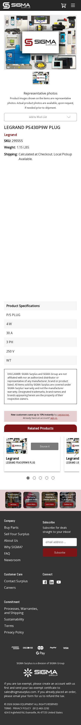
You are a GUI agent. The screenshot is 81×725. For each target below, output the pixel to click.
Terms (9, 626)
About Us (11, 540)
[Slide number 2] (34, 478)
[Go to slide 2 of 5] (76, 453)
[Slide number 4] (46, 478)
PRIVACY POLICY (22, 708)
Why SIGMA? (13, 547)
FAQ (7, 553)
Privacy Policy (14, 632)
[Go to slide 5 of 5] (5, 453)
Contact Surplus (16, 581)
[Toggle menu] (72, 5)
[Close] (76, 21)
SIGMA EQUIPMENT (23, 704)
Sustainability (14, 619)
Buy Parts (11, 527)
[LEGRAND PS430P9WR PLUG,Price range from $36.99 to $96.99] (17, 446)
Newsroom (12, 560)
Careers (10, 587)
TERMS (7, 708)
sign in (54, 417)
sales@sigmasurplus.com (20, 692)
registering (63, 414)
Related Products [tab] (40, 428)
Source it (45, 446)
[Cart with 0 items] (63, 5)
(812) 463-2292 (41, 708)
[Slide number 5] (53, 478)
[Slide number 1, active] (28, 478)
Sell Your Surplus (16, 534)
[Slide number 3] (40, 478)
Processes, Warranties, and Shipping (21, 610)
